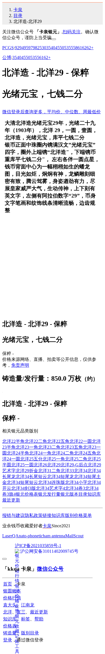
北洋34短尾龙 (60, 476)
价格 (78, 515)
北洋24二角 (63, 453)
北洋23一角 (27, 447)
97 (30, 47)
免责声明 (20, 365)
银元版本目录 (73, 494)
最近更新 (11, 500)
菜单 (87, 515)
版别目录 (30, 633)
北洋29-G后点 (74, 464)
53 (66, 47)
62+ (90, 47)
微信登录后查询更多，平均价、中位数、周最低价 (51, 111)
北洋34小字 (76, 482)
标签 (25, 619)
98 (35, 47)
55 (71, 47)
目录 (17, 15)
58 (75, 47)
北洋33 (67, 470)
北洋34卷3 (75, 488)
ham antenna (54, 535)
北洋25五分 (31, 459)
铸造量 (10, 633)
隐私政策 (34, 515)
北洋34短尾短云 (22, 482)
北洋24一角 (40, 453)
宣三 (21, 612)
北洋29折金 (27, 470)
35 (48, 47)
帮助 (38, 619)
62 (84, 47)
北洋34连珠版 (51, 482)
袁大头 (10, 605)
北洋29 (53, 464)
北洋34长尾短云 (31, 476)
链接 (47, 515)
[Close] (54, 39)
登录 (7, 639)
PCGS (8, 47)
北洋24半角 (18, 453)
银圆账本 (12, 591)
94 (21, 47)
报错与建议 (13, 515)
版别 (69, 515)
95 (26, 47)
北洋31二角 (49, 470)
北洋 (7, 612)
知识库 (94, 494)
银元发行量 (49, 494)
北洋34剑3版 (23, 488)
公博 (6, 57)
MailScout (74, 535)
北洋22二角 (36, 441)
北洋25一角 (54, 459)
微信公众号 (50, 569)
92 (17, 47)
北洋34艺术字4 (50, 488)
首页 (7, 584)
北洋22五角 (58, 441)
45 (57, 47)
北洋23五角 (71, 447)
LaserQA (10, 535)
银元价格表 (27, 494)
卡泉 (17, 9)
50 (62, 47)
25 (39, 47)
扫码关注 (72, 31)
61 (80, 47)
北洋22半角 (13, 441)
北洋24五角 (85, 453)
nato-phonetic (31, 535)
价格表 (10, 626)
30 (44, 47)
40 (53, 47)
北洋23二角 (49, 447)
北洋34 (80, 470)
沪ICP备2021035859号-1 (38, 545)
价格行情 (12, 598)
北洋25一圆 (22, 464)
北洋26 (40, 464)
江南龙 (27, 605)
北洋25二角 (76, 459)
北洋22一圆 (80, 441)
